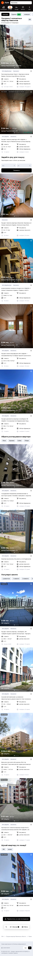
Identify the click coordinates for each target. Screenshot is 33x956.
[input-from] (8, 166)
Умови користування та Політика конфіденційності (13, 944)
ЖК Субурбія (5, 136)
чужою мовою (6, 947)
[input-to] (24, 166)
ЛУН (2, 936)
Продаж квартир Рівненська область (16, 936)
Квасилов (16, 71)
